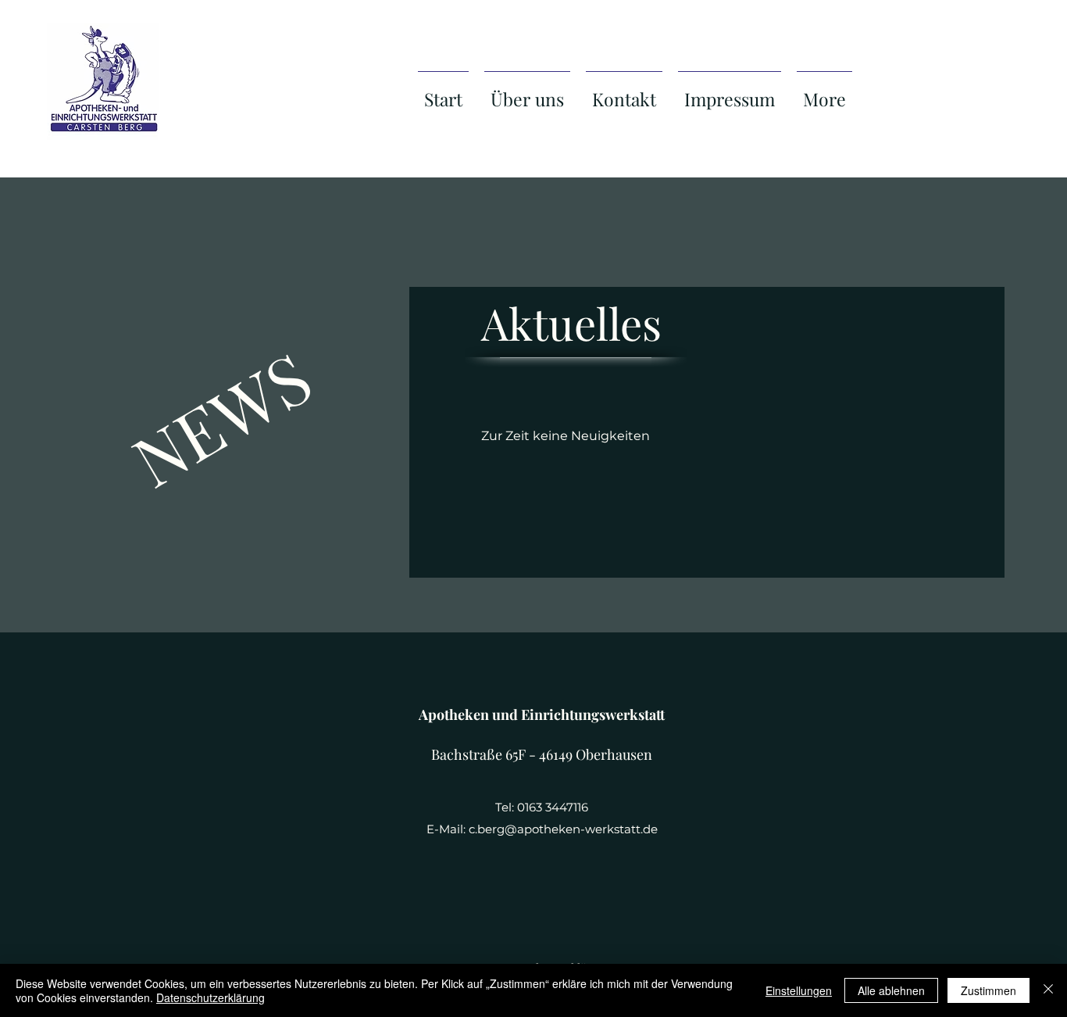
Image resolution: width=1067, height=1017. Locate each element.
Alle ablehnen (891, 990)
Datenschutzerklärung (210, 997)
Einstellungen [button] (798, 990)
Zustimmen (988, 990)
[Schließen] (1048, 990)
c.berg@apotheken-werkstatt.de (563, 829)
